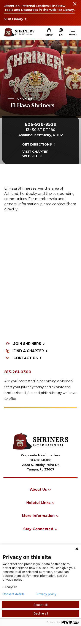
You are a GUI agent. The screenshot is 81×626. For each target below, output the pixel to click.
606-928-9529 (40, 124)
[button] (60, 34)
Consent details (13, 594)
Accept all (40, 604)
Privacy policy (46, 594)
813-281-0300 (17, 372)
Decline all (40, 613)
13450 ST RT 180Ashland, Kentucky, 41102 (40, 132)
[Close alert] (74, 6)
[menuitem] (40, 489)
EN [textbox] (60, 34)
